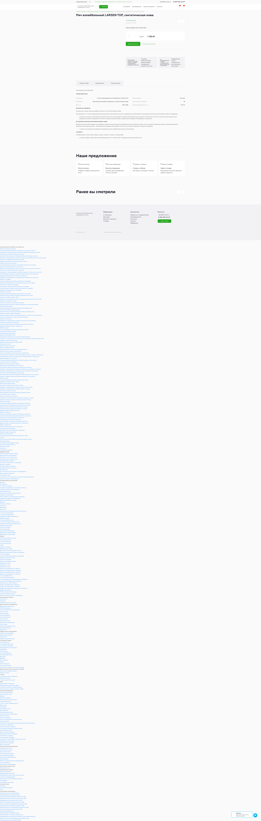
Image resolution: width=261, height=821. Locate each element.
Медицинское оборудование (8, 532)
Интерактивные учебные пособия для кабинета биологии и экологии (19, 274)
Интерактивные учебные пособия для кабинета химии (15, 392)
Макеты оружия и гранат (7, 347)
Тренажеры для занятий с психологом (10, 419)
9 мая (1, 789)
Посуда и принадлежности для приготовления (13, 487)
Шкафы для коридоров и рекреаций (10, 498)
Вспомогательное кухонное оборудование (12, 760)
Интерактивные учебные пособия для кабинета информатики (17, 311)
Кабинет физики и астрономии (8, 358)
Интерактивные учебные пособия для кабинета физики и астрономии (19, 374)
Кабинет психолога (5, 412)
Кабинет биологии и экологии (8, 263)
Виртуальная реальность (7, 473)
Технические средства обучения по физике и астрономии (15, 367)
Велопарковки (4, 710)
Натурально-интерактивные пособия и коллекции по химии (17, 398)
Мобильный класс (5, 768)
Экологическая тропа (6, 730)
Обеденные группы (5, 563)
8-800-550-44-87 (179, 1)
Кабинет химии (4, 378)
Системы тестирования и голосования (10, 462)
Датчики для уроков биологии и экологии (11, 266)
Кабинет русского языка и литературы (10, 351)
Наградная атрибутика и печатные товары (12, 667)
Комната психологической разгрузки (10, 493)
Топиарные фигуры (5, 701)
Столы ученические (5, 541)
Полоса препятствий (6, 694)
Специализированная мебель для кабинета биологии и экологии (18, 265)
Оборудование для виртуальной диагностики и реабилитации (17, 816)
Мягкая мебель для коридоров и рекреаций (12, 496)
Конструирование (5, 615)
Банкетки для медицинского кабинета (10, 570)
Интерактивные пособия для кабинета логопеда (13, 408)
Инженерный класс (5, 491)
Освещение (3, 706)
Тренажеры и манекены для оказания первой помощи (15, 336)
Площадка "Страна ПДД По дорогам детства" (13, 739)
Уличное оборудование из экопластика (11, 719)
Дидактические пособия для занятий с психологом (14, 423)
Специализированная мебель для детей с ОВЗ (13, 796)
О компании (98, 1)
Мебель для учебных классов (8, 538)
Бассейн (2, 482)
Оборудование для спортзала (8, 647)
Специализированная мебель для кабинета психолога (15, 414)
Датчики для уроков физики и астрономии (11, 365)
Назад (179, 192)
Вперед (183, 192)
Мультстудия (3, 624)
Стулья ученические (5, 539)
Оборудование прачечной (7, 773)
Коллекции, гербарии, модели (8, 671)
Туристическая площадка (7, 732)
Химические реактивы (6, 635)
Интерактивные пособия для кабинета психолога (14, 421)
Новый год (3, 786)
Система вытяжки (5, 762)
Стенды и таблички (5, 503)
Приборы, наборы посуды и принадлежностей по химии (15, 399)
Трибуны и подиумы (5, 559)
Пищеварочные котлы (6, 748)
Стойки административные (7, 428)
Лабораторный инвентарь (7, 638)
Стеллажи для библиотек (7, 514)
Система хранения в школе (7, 593)
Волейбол (3, 658)
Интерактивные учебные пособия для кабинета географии (16, 288)
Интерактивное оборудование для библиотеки (13, 511)
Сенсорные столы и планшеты (8, 457)
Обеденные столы (5, 565)
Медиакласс (3, 629)
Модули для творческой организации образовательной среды (17, 723)
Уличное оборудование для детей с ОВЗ (11, 809)
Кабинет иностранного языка (8, 301)
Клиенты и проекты (149, 6)
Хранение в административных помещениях (12, 430)
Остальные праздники (6, 787)
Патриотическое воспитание (8, 602)
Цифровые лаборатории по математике (11, 326)
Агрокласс (3, 448)
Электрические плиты (6, 750)
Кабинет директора (5, 424)
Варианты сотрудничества (108, 1)
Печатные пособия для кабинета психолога (12, 417)
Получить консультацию (149, 44)
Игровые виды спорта (6, 654)
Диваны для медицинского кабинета (10, 574)
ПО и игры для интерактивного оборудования (13, 471)
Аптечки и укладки (5, 527)
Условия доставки (121, 1)
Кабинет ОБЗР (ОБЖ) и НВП (7, 335)
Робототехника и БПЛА (6, 433)
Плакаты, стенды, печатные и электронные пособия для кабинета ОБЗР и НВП (22, 338)
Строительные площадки (7, 737)
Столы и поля (3, 611)
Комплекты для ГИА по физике (8, 362)
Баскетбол (3, 656)
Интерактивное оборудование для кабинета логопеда (15, 405)
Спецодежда (3, 780)
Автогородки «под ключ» (7, 683)
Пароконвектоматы (5, 751)
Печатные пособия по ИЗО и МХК (9, 297)
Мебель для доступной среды (8, 592)
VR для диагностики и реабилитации (10, 820)
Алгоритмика (3, 618)
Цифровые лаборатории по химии (9, 381)
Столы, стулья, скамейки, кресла (9, 703)
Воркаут (2, 696)
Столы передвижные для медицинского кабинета (14, 579)
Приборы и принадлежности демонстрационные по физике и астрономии (20, 369)
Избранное (134, 223)
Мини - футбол (4, 660)
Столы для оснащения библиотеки (9, 521)
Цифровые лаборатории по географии (10, 290)
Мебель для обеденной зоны (8, 561)
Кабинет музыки (4, 327)
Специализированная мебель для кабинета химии (14, 380)
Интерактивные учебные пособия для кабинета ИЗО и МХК (16, 295)
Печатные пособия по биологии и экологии (12, 270)
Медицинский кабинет (6, 525)
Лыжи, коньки (4, 651)
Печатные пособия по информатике (10, 310)
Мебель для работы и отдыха (8, 500)
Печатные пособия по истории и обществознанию (14, 317)
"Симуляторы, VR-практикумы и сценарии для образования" (17, 477)
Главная (78, 11)
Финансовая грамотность (7, 606)
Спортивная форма (5, 653)
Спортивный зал (4, 642)
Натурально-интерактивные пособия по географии (14, 286)
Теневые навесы (4, 721)
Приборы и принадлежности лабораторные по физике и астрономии (19, 371)
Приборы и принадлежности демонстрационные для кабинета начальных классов (23, 257)
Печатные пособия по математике (9, 322)
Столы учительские (5, 543)
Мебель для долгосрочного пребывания (11, 595)
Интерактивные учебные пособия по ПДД (11, 689)
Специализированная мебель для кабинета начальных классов (17, 250)
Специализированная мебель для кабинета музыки (14, 329)
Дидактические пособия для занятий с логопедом (14, 407)
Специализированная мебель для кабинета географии (15, 281)
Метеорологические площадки (8, 733)
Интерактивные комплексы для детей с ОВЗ (12, 805)
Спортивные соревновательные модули (11, 728)
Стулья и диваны (4, 554)
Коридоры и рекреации (6, 495)
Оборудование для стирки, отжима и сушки (12, 775)
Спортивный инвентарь (106, 11)
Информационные (5, 678)
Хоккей (2, 662)
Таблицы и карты (5, 672)
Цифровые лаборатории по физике (9, 363)
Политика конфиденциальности (112, 232)
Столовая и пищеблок (6, 486)
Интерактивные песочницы (7, 466)
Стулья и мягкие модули (6, 512)
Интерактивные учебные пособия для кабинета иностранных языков (19, 304)
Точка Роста (3, 599)
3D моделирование (5, 627)
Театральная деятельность (7, 626)
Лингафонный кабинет (6, 450)
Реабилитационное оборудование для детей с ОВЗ (14, 807)
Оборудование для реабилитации (9, 812)
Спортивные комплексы (6, 692)
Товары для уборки (5, 771)
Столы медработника (6, 575)
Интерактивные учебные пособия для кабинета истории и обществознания (21, 315)
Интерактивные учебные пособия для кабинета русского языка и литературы (21, 354)
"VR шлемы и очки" (5, 475)
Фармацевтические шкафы (7, 534)
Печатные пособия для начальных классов (12, 254)
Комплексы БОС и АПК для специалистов (11, 814)
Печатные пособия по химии (8, 390)
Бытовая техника (5, 446)
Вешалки (2, 502)
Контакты (129, 1)
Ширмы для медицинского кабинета (10, 586)
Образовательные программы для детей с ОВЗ (13, 798)
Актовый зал (3, 484)
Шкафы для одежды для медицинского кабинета (13, 588)
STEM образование (5, 608)
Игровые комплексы (5, 697)
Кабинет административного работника (11, 426)
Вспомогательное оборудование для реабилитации (14, 818)
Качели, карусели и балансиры (8, 714)
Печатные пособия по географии (9, 284)
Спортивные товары (93, 11)
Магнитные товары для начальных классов (12, 259)
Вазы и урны (3, 705)
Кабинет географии (5, 279)
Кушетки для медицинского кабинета (10, 572)
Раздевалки (3, 649)
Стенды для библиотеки (6, 520)
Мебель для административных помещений (12, 552)
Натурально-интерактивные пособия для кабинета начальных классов (20, 252)
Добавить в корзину (133, 44)
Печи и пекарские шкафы (7, 753)
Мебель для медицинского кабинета (10, 568)
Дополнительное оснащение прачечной (11, 778)
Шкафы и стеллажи (5, 547)
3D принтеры (3, 469)
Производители (136, 6)
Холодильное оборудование (8, 757)
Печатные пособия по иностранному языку (12, 302)
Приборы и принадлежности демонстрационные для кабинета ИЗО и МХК (20, 299)
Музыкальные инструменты (7, 333)
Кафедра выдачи (4, 518)
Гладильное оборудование (7, 777)
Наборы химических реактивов (8, 396)
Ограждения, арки (5, 708)
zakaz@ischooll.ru (165, 1)
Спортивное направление (7, 622)
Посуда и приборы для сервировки (10, 489)
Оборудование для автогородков (9, 685)
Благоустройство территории (8, 699)
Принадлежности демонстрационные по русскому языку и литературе (19, 356)
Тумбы (1, 545)
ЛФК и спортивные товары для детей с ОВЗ (12, 802)
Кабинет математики (6, 318)
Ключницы (3, 505)
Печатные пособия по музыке (8, 331)
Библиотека (3, 507)
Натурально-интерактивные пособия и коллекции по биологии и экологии (21, 272)
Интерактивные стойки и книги (8, 459)
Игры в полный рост (5, 717)
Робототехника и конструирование (10, 609)
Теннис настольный (5, 665)
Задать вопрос (164, 221)
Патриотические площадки (7, 726)
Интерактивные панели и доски (9, 453)
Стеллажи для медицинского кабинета (11, 581)
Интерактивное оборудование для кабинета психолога (15, 415)
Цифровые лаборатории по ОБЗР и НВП (11, 342)
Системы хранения (5, 617)
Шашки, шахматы (5, 620)
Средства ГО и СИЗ (5, 344)
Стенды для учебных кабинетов (9, 676)
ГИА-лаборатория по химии (8, 394)
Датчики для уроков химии (7, 383)
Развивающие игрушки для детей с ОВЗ (11, 800)
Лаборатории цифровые (7, 633)
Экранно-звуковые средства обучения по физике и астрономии (17, 376)
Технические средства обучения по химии (11, 385)
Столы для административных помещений (12, 556)
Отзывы (106, 221)
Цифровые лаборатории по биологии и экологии (13, 275)
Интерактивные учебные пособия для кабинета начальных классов (19, 256)
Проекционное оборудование (8, 455)
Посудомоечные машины (7, 755)
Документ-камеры (5, 464)
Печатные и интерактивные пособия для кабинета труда (16, 439)
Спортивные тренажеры (6, 645)
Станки (2, 437)
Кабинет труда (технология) (8, 432)
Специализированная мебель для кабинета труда (14, 435)
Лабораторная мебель (6, 548)
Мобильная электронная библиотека (10, 523)
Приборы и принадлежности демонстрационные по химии (16, 387)
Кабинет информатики (6, 306)
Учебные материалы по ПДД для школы (11, 687)
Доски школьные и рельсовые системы (10, 550)
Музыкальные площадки (7, 742)
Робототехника (4, 613)
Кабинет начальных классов (8, 248)
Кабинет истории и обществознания (10, 313)
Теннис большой (4, 663)
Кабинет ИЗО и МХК (5, 292)
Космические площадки (6, 735)
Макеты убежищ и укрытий (7, 345)
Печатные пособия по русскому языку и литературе (14, 353)
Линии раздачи (4, 759)
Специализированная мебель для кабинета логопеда (15, 403)
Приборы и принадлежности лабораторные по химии (15, 389)
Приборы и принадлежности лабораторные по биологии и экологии (19, 277)
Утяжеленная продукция (7, 811)
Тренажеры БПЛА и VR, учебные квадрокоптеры (13, 349)
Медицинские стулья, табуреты (8, 583)
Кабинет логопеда (5, 401)
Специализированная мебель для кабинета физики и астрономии (18, 360)
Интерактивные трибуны (7, 460)
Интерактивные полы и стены (8, 468)
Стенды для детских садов (7, 680)
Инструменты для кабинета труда (9, 442)
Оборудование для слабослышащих (10, 795)
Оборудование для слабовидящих (9, 793)
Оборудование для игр (6, 712)
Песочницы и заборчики (6, 724)
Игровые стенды (4, 715)
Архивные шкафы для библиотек (9, 516)
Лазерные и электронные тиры (8, 340)
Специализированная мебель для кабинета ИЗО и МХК (15, 293)
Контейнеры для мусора (6, 782)
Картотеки (3, 509)
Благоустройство (5, 744)
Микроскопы (3, 636)
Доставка (106, 217)
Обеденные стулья (5, 566)
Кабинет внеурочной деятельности (10, 410)
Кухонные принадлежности (7, 444)
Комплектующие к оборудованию (9, 478)
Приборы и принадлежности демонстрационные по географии (17, 283)
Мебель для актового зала (7, 557)
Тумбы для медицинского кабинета (9, 584)
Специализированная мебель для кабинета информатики (16, 308)
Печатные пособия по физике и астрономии (12, 372)
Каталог (84, 11)
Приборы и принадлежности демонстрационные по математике (18, 320)
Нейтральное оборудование (8, 764)
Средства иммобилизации (7, 530)
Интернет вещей (4, 441)
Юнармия (2, 600)
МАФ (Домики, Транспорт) (7, 741)
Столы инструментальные (7, 577)
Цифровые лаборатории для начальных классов (13, 261)
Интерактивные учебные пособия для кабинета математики (16, 324)
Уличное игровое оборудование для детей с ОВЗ (13, 804)
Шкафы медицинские (6, 590)
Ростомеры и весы (5, 529)
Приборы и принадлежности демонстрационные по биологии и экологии (20, 268)
